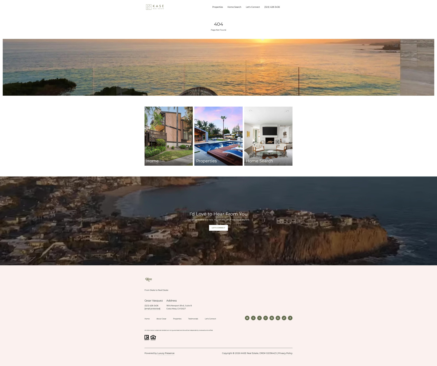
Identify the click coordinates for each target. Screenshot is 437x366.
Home (147, 319)
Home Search (234, 7)
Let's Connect (210, 319)
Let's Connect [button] (218, 228)
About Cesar (161, 319)
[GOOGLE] (271, 318)
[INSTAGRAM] (265, 318)
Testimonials (193, 319)
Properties (217, 7)
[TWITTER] (259, 318)
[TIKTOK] (284, 318)
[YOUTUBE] (247, 318)
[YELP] (253, 318)
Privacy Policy (285, 353)
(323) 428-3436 (272, 7)
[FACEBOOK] (290, 318)
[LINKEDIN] (278, 318)
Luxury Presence (165, 353)
